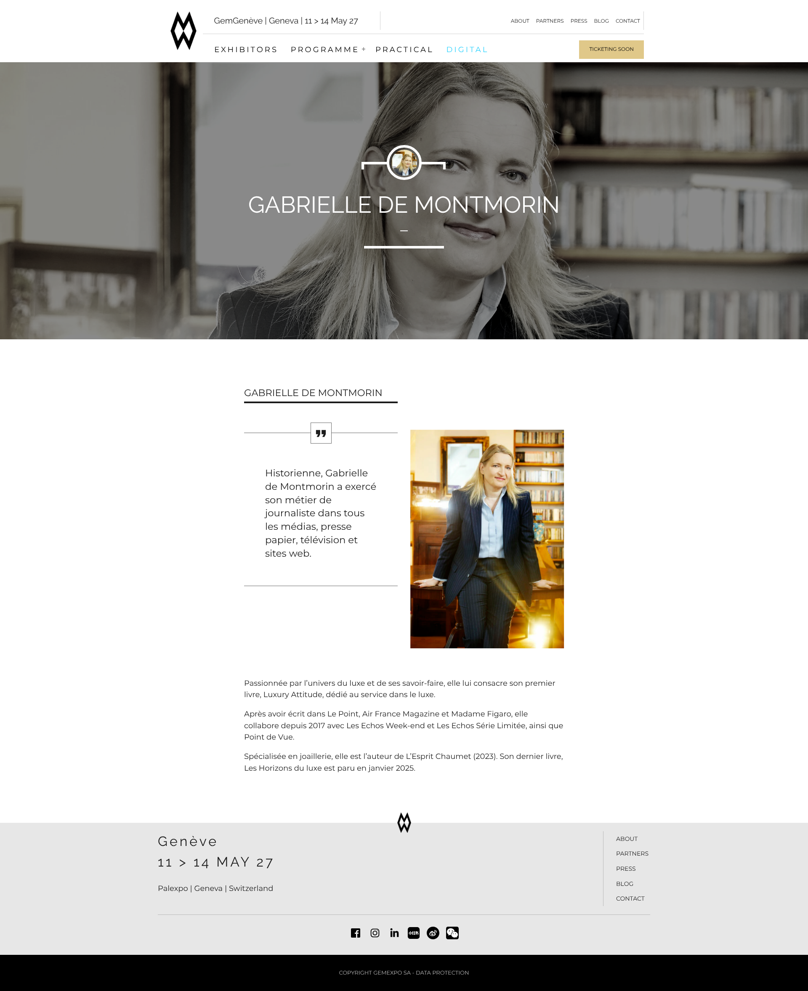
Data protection (442, 973)
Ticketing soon (611, 49)
